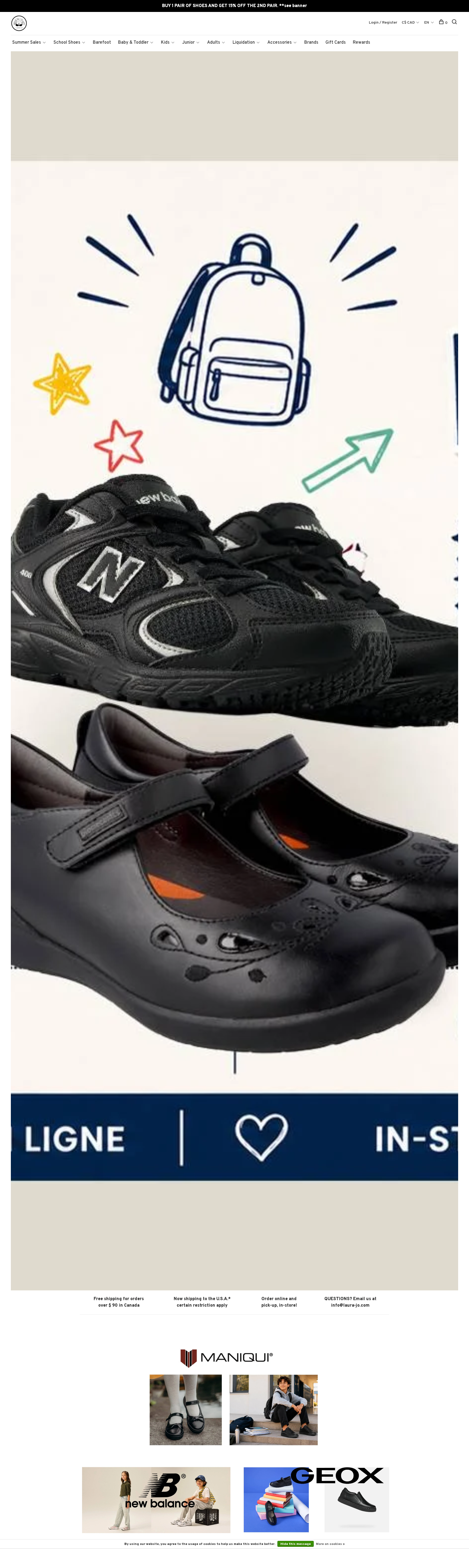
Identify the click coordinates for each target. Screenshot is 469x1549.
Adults (213, 42)
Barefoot (102, 42)
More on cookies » (330, 1544)
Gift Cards (335, 42)
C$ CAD (409, 22)
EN (426, 22)
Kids (165, 42)
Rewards (361, 42)
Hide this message (295, 1544)
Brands (311, 42)
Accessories (279, 42)
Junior (188, 42)
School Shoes (66, 42)
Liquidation (244, 42)
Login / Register (383, 22)
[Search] (455, 23)
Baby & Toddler (133, 42)
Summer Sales (26, 42)
